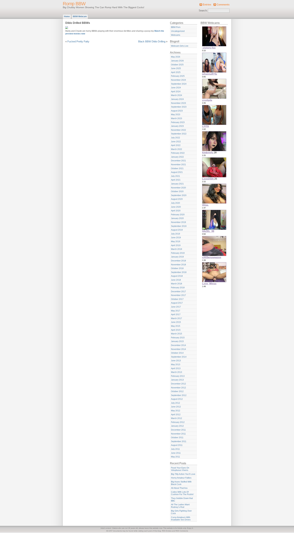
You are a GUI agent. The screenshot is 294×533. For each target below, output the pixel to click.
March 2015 (176, 334)
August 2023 (177, 111)
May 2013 (175, 364)
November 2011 (178, 434)
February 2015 (178, 337)
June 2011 (176, 453)
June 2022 (176, 141)
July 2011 (175, 449)
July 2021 (175, 176)
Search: (203, 10)
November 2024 (178, 80)
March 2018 (176, 283)
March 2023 (176, 118)
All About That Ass (179, 488)
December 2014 (178, 345)
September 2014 (178, 357)
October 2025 (177, 64)
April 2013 (176, 368)
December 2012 (178, 384)
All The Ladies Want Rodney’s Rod (180, 505)
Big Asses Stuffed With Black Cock (181, 483)
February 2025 (178, 76)
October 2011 (177, 437)
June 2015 (176, 322)
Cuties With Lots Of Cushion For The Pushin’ (182, 493)
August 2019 (177, 230)
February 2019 (178, 253)
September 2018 (178, 272)
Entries (207, 4)
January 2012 (177, 426)
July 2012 (175, 403)
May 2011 (175, 457)
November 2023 (178, 103)
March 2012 (176, 418)
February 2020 (178, 214)
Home (67, 16)
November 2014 (178, 349)
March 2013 (176, 372)
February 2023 (178, 122)
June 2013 (176, 360)
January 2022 (177, 157)
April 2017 (176, 314)
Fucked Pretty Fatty (78, 41)
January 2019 (177, 257)
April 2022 (176, 145)
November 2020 (178, 188)
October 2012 (177, 391)
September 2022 (178, 134)
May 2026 (175, 57)
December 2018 (178, 261)
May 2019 (175, 241)
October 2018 (177, 268)
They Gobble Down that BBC (182, 499)
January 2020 (177, 218)
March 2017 (176, 318)
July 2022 (175, 137)
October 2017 (177, 299)
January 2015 (177, 341)
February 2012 (178, 422)
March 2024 (176, 95)
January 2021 (177, 184)
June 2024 (176, 87)
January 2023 (177, 126)
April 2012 (176, 414)
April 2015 (176, 330)
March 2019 (176, 249)
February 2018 (178, 287)
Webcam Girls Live (179, 46)
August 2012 (177, 399)
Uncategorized (178, 31)
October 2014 (177, 353)
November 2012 (178, 387)
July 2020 (175, 203)
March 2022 (176, 149)
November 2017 (178, 295)
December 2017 (178, 291)
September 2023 (178, 107)
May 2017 (175, 311)
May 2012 (175, 410)
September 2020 (178, 195)
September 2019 (178, 226)
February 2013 (178, 376)
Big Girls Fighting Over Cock (181, 512)
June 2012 (176, 407)
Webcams (175, 35)
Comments (223, 4)
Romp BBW (74, 3)
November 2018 (178, 264)
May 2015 (175, 326)
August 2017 (177, 303)
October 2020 (177, 191)
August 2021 (177, 172)
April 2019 (176, 245)
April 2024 (176, 91)
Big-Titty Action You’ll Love (183, 474)
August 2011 (177, 445)
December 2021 (178, 160)
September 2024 (178, 84)
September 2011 (178, 441)
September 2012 (178, 395)
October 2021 (177, 168)
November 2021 (178, 164)
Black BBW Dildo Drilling (151, 41)
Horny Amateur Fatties (181, 478)
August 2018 (177, 276)
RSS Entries (167, 531)
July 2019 (175, 234)
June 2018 (176, 280)
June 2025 (176, 68)
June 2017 (176, 307)
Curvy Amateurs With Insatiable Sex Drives (181, 518)
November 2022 (178, 130)
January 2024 (177, 99)
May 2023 (175, 114)
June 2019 (176, 237)
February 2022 (178, 153)
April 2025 (176, 72)
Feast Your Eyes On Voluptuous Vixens (180, 469)
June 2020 (176, 207)
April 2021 (176, 180)
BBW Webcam (80, 16)
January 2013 (177, 380)
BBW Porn (176, 27)
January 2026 (177, 61)
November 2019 (178, 222)
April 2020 (176, 210)
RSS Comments (182, 531)
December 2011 (178, 430)
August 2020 (177, 199)
